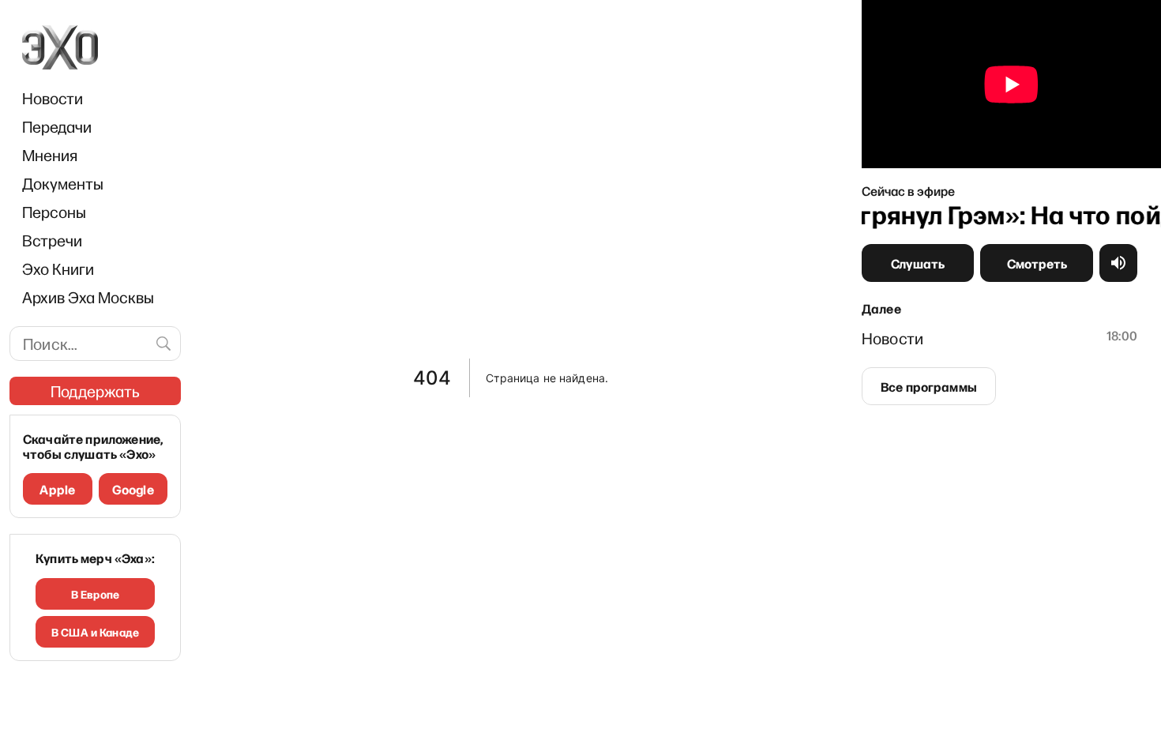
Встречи (52, 240)
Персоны (54, 211)
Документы (62, 183)
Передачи (57, 126)
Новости (52, 98)
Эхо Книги (58, 268)
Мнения (49, 155)
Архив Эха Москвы (88, 297)
